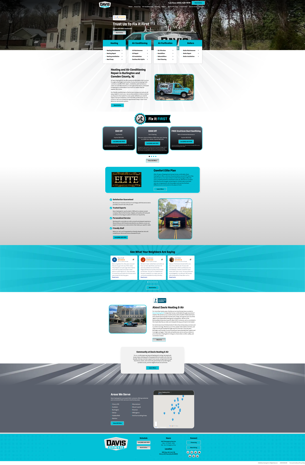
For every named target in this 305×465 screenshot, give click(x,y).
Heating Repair (111, 53)
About (130, 7)
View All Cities (117, 423)
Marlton (114, 418)
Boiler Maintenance (189, 50)
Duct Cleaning (162, 59)
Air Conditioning (147, 7)
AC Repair (135, 53)
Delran (114, 413)
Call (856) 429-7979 (119, 142)
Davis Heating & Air (158, 313)
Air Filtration (162, 50)
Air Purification (173, 7)
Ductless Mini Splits (138, 59)
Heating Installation (113, 56)
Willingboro (136, 413)
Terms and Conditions (294, 463)
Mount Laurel (136, 407)
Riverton (135, 410)
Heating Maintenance (113, 50)
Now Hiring (193, 447)
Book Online (198, 3)
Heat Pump (110, 59)
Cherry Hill (115, 404)
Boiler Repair (187, 53)
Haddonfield (116, 415)
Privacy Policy (302, 463)
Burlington (115, 410)
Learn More (160, 189)
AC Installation (137, 56)
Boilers (164, 7)
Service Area (193, 7)
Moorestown (136, 404)
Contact (201, 7)
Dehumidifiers (162, 56)
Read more (115, 277)
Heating (157, 7)
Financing (137, 7)
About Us (159, 340)
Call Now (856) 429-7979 (179, 3)
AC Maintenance (137, 50)
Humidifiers (161, 53)
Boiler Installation (189, 56)
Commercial (183, 7)
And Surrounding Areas (139, 415)
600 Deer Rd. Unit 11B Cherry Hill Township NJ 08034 (168, 453)
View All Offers (152, 161)
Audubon (115, 407)
